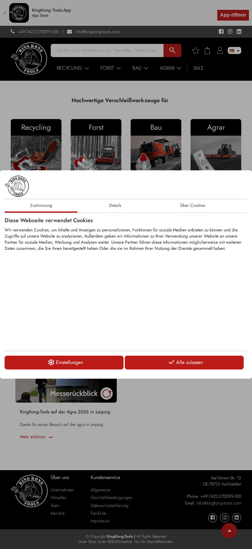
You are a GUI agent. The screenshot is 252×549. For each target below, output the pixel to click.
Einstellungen (69, 362)
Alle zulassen (189, 362)
